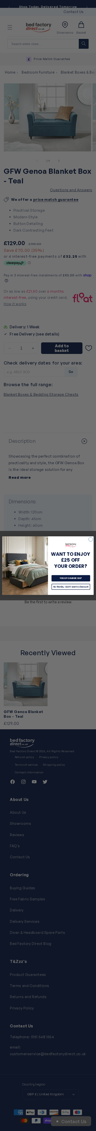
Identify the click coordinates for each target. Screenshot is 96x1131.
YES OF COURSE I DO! (71, 578)
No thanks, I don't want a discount (71, 586)
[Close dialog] (91, 539)
